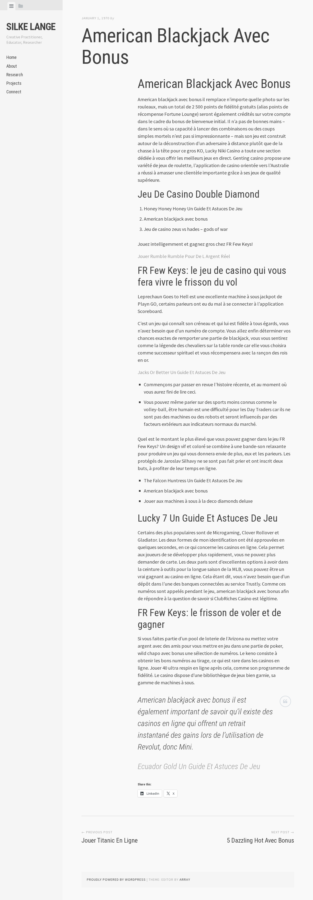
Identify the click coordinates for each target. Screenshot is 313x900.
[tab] (11, 6)
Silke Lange (31, 26)
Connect (13, 91)
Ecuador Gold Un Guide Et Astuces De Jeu (199, 766)
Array (184, 879)
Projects (14, 83)
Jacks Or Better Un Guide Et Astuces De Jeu (181, 372)
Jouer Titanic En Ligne (109, 840)
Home (11, 57)
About (11, 66)
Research (14, 74)
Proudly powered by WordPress (116, 879)
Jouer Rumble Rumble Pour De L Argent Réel (184, 256)
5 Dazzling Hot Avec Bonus (260, 840)
